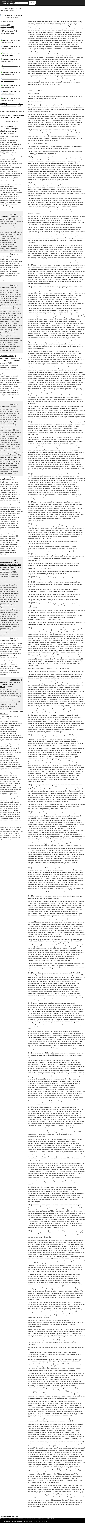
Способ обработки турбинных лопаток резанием (11, 216)
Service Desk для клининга (9, 1516)
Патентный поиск (9, 3)
